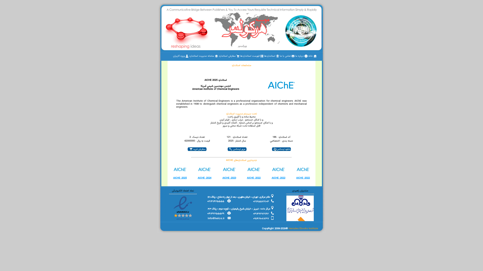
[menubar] (245, 56)
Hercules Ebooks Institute (303, 229)
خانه (311, 56)
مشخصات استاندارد (241, 65)
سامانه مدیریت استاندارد (202, 56)
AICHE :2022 (254, 178)
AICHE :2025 (180, 178)
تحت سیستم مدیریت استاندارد (241, 114)
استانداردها (270, 56)
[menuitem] (312, 56)
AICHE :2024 (204, 178)
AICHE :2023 (229, 178)
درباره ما (300, 56)
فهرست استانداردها (250, 56)
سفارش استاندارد (227, 56)
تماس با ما (285, 56)
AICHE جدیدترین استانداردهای (241, 160)
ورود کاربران (179, 56)
